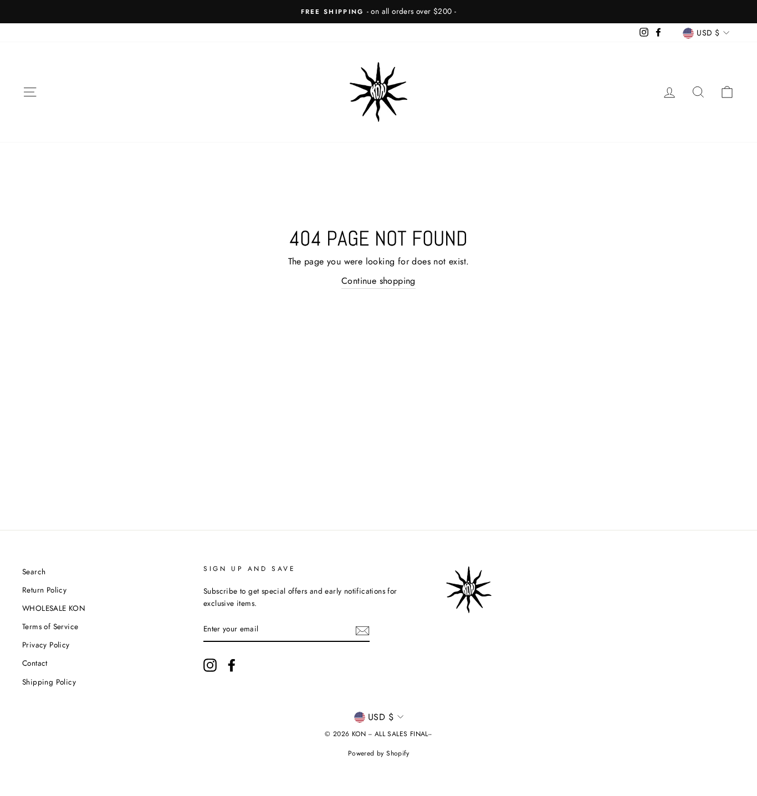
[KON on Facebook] (231, 665)
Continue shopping (378, 280)
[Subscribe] (362, 629)
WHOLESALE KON (53, 608)
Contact (35, 663)
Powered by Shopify (378, 753)
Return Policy (44, 589)
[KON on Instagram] (210, 665)
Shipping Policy (49, 681)
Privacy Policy (46, 644)
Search (33, 571)
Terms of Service (50, 626)
